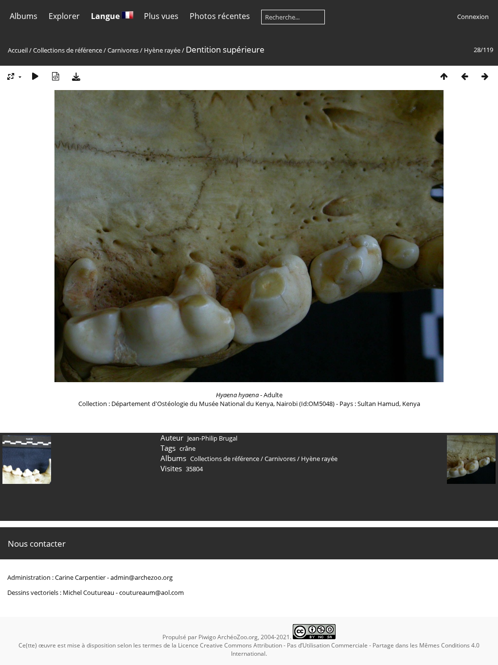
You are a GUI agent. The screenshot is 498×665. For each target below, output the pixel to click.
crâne (187, 448)
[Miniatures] (444, 76)
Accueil (18, 50)
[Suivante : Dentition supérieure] (485, 76)
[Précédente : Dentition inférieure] (464, 76)
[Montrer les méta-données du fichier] (55, 76)
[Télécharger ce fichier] (76, 76)
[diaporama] (35, 76)
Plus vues (161, 16)
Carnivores (123, 50)
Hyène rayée (162, 50)
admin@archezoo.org (141, 577)
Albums (23, 16)
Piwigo (207, 637)
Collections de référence (67, 50)
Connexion (473, 16)
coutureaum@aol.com (151, 592)
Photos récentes (220, 16)
